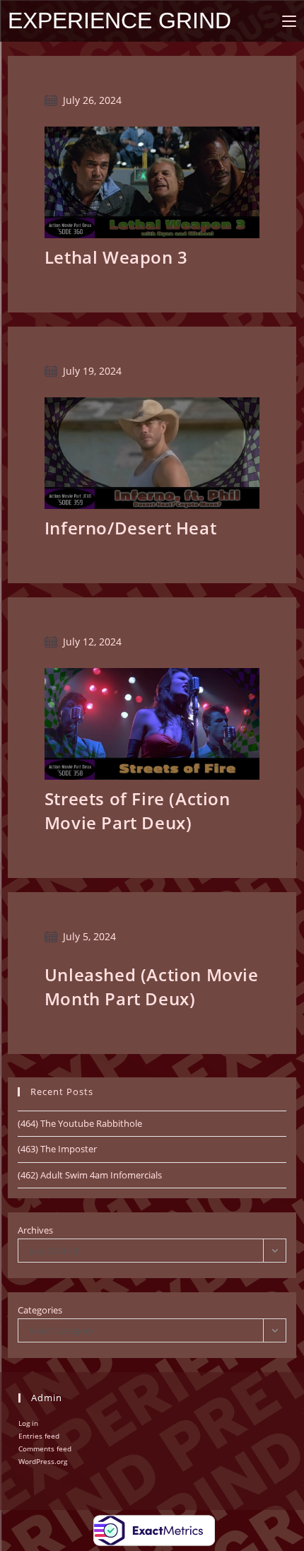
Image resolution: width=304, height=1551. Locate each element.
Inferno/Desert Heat (130, 527)
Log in (28, 1423)
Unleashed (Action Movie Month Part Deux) (152, 986)
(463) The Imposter (57, 1148)
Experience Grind (119, 20)
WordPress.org (42, 1461)
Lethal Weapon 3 (116, 257)
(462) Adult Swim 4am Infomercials (90, 1175)
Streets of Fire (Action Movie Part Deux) (137, 810)
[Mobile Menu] (289, 21)
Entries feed (38, 1436)
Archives (35, 1230)
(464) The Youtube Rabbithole (80, 1123)
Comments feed (44, 1448)
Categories (40, 1310)
